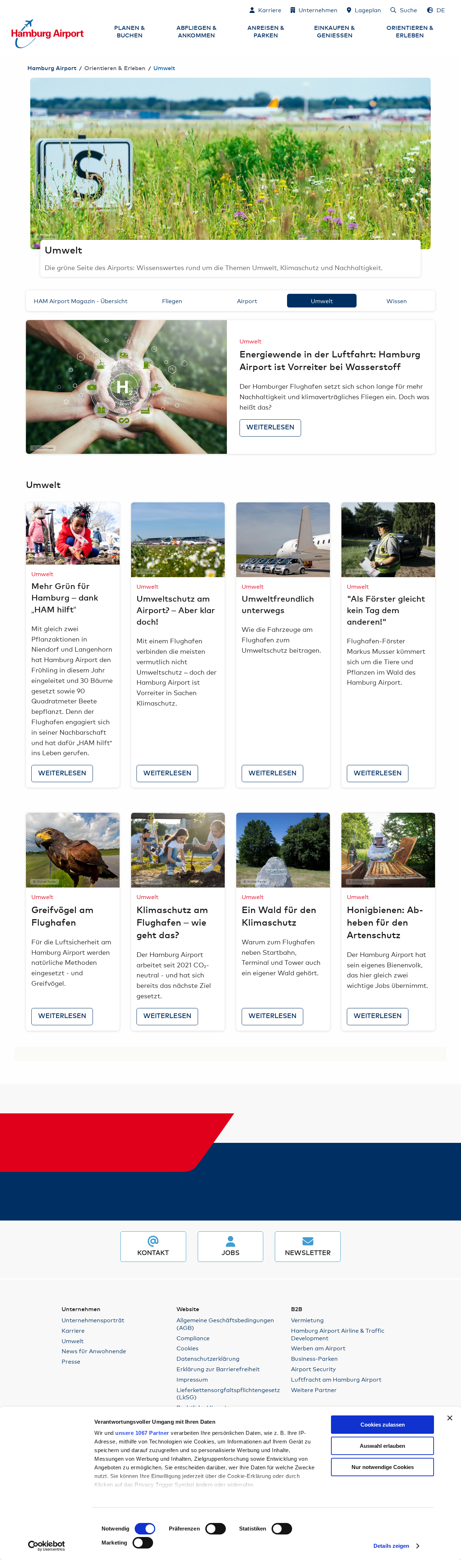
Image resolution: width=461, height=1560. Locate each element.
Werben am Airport (318, 1348)
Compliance (193, 1338)
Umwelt (322, 300)
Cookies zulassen (383, 1425)
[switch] (215, 1528)
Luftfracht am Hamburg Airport (336, 1379)
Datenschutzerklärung (208, 1358)
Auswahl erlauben (382, 1446)
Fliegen (172, 300)
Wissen (396, 300)
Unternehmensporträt (93, 1320)
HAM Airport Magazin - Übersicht (80, 300)
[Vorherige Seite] (30, 163)
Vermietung (307, 1320)
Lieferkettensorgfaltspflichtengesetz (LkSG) (228, 1393)
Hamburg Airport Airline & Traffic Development (337, 1334)
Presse (71, 1361)
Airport (247, 300)
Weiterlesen (270, 427)
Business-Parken (314, 1358)
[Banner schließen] (449, 1417)
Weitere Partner (314, 1389)
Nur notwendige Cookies (383, 1467)
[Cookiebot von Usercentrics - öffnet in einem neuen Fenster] (46, 1546)
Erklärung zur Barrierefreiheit (218, 1369)
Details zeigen (391, 1546)
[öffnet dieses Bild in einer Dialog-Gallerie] (126, 387)
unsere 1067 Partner (142, 1433)
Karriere (73, 1330)
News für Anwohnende (94, 1351)
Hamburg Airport (51, 68)
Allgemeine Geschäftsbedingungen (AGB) (225, 1323)
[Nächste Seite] (431, 163)
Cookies (187, 1348)
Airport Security (313, 1369)
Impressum (192, 1379)
